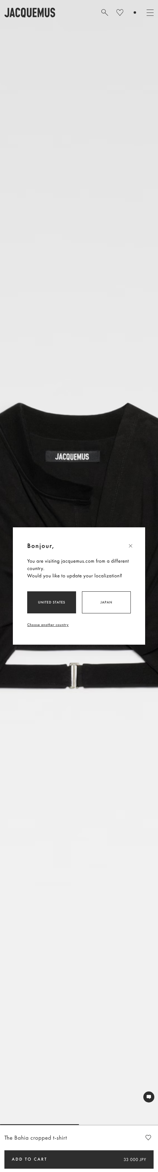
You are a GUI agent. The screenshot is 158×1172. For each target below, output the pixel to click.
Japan (106, 602)
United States (51, 602)
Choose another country (48, 624)
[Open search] (104, 12)
